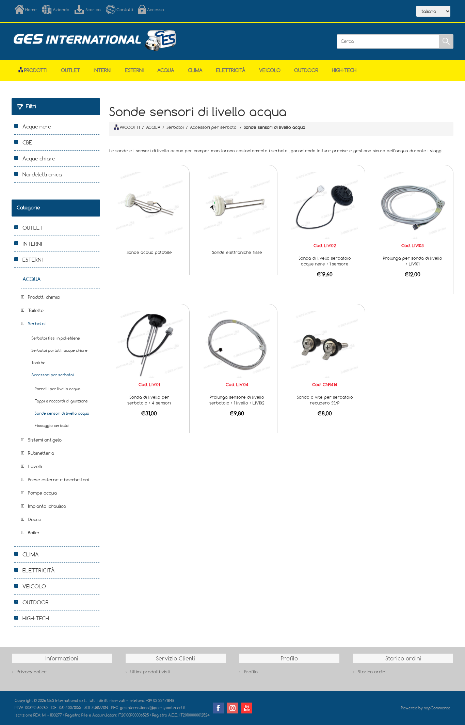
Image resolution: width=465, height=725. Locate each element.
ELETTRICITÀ (230, 70)
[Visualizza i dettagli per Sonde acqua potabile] (149, 205)
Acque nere (36, 126)
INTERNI (102, 70)
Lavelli (35, 466)
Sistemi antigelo (45, 440)
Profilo (251, 672)
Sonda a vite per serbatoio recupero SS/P (325, 399)
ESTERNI (134, 70)
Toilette (36, 310)
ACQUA (165, 70)
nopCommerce (437, 707)
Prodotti (35, 70)
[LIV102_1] (324, 205)
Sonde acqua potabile (149, 252)
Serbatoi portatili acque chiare (59, 350)
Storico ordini (372, 672)
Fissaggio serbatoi (52, 425)
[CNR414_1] (324, 344)
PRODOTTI (130, 127)
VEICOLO (269, 70)
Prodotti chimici (44, 297)
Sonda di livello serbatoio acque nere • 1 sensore (325, 260)
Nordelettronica (42, 174)
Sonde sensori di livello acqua (62, 413)
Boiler (34, 533)
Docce (34, 519)
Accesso (155, 9)
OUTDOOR (306, 70)
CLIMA (195, 70)
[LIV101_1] (149, 344)
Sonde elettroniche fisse (237, 252)
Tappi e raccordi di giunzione (61, 400)
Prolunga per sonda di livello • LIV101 (412, 260)
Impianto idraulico (47, 506)
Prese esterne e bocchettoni (58, 480)
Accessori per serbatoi (52, 374)
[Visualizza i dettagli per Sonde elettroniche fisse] (237, 205)
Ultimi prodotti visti (150, 672)
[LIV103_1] (412, 205)
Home (31, 9)
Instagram (232, 708)
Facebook (218, 708)
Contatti (124, 9)
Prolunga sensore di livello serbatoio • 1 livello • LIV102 (236, 399)
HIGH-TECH (344, 70)
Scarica (93, 9)
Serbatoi (37, 324)
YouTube (246, 708)
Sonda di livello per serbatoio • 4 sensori (149, 399)
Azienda (61, 9)
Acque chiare (38, 158)
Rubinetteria (41, 453)
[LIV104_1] (237, 344)
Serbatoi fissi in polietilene (55, 338)
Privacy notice (32, 672)
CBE (27, 142)
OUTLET (70, 70)
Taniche (38, 362)
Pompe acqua (42, 493)
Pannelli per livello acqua (57, 388)
